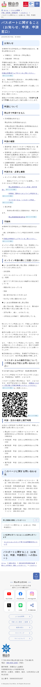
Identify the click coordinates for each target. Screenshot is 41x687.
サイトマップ (19, 633)
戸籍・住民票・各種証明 (9, 12)
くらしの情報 (15, 10)
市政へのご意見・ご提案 (20, 622)
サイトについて (20, 638)
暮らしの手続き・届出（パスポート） (14, 565)
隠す (36, 520)
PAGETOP (36, 577)
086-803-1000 (12, 663)
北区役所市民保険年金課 (27, 563)
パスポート (24, 12)
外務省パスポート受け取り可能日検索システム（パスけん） (20, 385)
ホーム (6, 10)
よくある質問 (19, 616)
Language (31, 5)
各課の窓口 (12, 563)
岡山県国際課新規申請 (22, 217)
